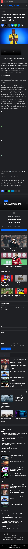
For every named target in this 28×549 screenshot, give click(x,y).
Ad (2, 326)
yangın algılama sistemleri (8, 539)
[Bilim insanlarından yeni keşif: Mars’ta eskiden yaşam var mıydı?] (4, 463)
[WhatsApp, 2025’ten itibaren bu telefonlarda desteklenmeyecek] (4, 475)
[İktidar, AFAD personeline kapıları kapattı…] (5, 373)
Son (14, 355)
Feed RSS (19, 534)
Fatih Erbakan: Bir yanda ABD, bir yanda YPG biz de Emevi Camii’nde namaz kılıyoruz (18, 361)
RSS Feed (10, 534)
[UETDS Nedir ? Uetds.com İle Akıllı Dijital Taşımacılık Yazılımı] (7, 398)
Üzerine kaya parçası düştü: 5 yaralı (20, 296)
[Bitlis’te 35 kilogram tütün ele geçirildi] (21, 278)
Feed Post (14, 535)
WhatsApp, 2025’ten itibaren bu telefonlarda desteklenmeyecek (18, 474)
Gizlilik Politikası (14, 545)
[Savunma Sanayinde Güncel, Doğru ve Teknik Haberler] (7, 413)
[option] (14, 202)
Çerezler (20, 545)
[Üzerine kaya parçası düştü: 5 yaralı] (21, 291)
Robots (14, 534)
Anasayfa (4, 11)
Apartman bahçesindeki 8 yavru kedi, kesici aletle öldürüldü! (7, 297)
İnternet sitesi (4, 338)
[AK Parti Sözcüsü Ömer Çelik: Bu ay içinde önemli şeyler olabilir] (7, 278)
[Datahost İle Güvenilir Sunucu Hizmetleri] (21, 413)
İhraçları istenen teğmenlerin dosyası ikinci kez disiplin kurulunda (17, 379)
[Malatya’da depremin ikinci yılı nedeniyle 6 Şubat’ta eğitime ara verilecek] (5, 385)
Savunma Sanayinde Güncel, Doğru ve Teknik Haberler (7, 420)
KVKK (24, 545)
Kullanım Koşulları (11, 547)
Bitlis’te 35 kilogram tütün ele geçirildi (19, 283)
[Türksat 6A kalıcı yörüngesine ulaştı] (4, 457)
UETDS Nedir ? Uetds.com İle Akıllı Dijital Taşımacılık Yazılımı (5, 405)
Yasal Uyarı (18, 547)
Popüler (5, 355)
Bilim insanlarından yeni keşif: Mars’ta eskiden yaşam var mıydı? (18, 462)
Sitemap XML (4, 534)
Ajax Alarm (16, 539)
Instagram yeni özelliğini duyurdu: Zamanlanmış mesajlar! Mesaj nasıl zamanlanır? (18, 469)
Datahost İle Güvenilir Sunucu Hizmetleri (20, 419)
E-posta (3, 332)
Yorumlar (23, 355)
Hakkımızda (4, 545)
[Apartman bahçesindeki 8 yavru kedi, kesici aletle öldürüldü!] (7, 291)
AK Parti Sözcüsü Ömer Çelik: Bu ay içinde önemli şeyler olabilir (6, 284)
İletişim (9, 545)
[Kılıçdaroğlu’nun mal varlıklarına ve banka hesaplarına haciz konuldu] (5, 367)
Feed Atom (23, 534)
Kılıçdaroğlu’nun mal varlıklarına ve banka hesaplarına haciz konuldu (18, 367)
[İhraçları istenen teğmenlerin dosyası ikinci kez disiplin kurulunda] (5, 379)
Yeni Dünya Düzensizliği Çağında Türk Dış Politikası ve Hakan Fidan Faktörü (20, 398)
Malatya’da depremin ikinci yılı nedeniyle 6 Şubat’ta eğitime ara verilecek (18, 385)
